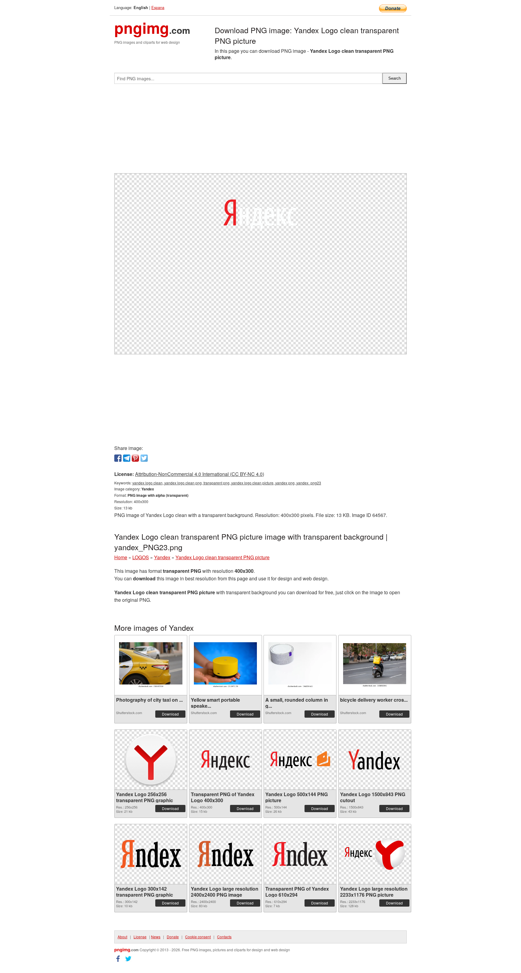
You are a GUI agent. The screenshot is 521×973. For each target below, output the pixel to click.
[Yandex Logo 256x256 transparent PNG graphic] (150, 759)
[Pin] (135, 458)
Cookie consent (198, 936)
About (122, 936)
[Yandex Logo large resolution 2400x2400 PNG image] (225, 854)
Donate (173, 936)
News (155, 936)
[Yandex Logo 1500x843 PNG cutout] (375, 760)
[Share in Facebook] (118, 458)
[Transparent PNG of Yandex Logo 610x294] (300, 854)
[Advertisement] (260, 131)
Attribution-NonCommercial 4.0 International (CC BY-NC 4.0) (199, 474)
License (140, 936)
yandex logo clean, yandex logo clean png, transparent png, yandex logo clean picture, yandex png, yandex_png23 (226, 482)
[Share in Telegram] (126, 458)
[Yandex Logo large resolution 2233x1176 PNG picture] (375, 854)
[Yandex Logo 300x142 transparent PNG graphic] (151, 854)
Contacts (224, 936)
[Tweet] (144, 458)
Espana (157, 7)
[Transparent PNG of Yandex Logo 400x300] (225, 759)
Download (170, 713)
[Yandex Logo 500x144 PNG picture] (300, 759)
